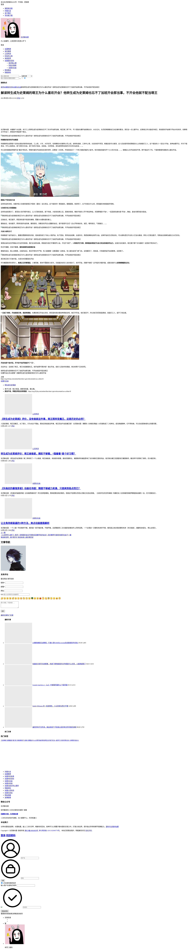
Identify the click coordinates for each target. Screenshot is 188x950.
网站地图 (8, 795)
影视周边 (8, 70)
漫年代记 (109, 826)
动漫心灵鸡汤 (9, 790)
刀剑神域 (3, 740)
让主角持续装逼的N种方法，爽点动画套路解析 (25, 523)
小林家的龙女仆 (74, 740)
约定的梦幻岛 (65, 740)
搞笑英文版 (9, 8)
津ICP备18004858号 (31, 830)
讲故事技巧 (20, 740)
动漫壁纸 (9, 740)
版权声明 (88, 830)
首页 (2, 87)
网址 (2, 591)
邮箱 (3, 587)
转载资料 (8, 72)
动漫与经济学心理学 (12, 786)
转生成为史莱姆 (10, 385)
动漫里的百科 (9, 61)
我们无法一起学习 (54, 740)
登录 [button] (2, 4)
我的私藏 (115, 826)
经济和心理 (12, 63)
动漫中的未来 (9, 776)
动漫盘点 (30, 740)
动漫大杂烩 (9, 793)
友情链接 (8, 797)
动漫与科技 (9, 783)
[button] (94, 45)
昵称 (3, 583)
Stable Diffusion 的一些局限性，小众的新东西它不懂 (50, 706)
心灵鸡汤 (8, 53)
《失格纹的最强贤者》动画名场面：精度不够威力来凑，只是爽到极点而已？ (41, 488)
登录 (3, 835)
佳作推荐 (8, 51)
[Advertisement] (94, 113)
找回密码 (10, 835)
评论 (18, 98)
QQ (2, 594)
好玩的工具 (9, 56)
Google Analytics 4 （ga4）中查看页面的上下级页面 (50, 685)
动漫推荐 (8, 774)
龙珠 (25, 740)
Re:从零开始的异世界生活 (41, 740)
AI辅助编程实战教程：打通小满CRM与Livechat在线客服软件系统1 (55, 643)
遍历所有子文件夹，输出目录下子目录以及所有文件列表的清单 (54, 727)
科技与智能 (12, 65)
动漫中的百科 (9, 778)
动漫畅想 (8, 49)
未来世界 (8, 58)
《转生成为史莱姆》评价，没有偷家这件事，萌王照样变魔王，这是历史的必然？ (43, 419)
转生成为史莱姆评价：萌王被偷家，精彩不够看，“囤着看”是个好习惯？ (38, 453)
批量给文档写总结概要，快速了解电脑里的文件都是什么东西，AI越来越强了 (59, 664)
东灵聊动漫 (24, 37)
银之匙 (15, 740)
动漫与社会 (12, 68)
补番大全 (8, 771)
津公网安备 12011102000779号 (49, 830)
